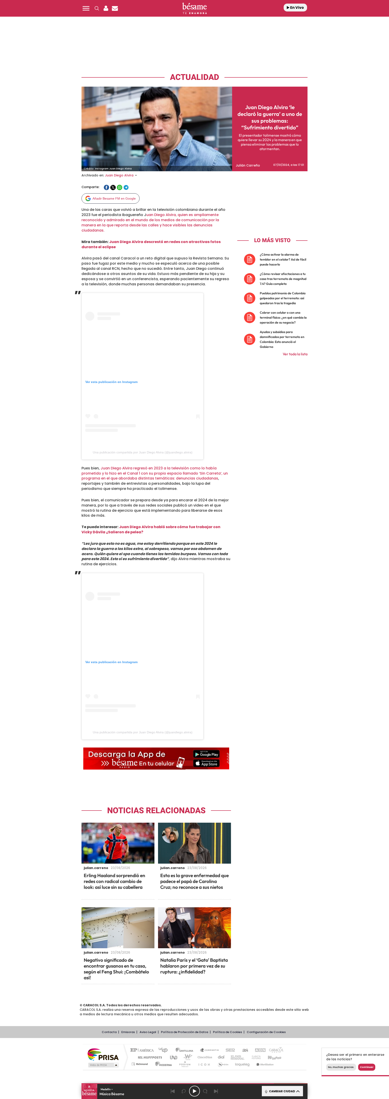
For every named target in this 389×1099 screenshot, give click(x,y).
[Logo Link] (194, 8)
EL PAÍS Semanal (237, 1057)
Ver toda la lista (295, 354)
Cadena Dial (221, 1057)
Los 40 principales (164, 1050)
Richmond (140, 1064)
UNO (174, 1057)
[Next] (216, 1091)
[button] (86, 8)
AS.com (243, 1050)
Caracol (275, 1050)
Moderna (162, 1064)
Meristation (264, 1064)
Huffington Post (149, 1057)
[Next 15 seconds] (205, 1091)
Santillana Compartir (209, 1050)
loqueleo (243, 1064)
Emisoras (128, 1032)
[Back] (172, 1091)
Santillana (185, 1050)
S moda (222, 1064)
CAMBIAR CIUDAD (281, 1091)
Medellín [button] (106, 1089)
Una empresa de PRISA (103, 1054)
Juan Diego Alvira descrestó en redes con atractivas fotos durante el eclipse (151, 244)
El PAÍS (143, 1050)
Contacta (109, 1032)
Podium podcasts (185, 1064)
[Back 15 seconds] (183, 1091)
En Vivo (296, 7)
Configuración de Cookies (266, 1032)
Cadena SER (229, 1050)
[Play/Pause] (194, 1091)
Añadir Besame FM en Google (114, 198)
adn (258, 1050)
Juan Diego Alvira (119, 175)
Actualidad (194, 77)
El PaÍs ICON (204, 1064)
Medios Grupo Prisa (103, 1065)
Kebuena (270, 1057)
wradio (187, 1057)
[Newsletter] (114, 8)
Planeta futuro (254, 1057)
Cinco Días (204, 1057)
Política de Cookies (227, 1032)
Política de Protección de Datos (184, 1032)
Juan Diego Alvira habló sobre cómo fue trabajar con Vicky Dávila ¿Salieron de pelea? (150, 529)
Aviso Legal (148, 1032)
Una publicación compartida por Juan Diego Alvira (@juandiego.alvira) (142, 452)
